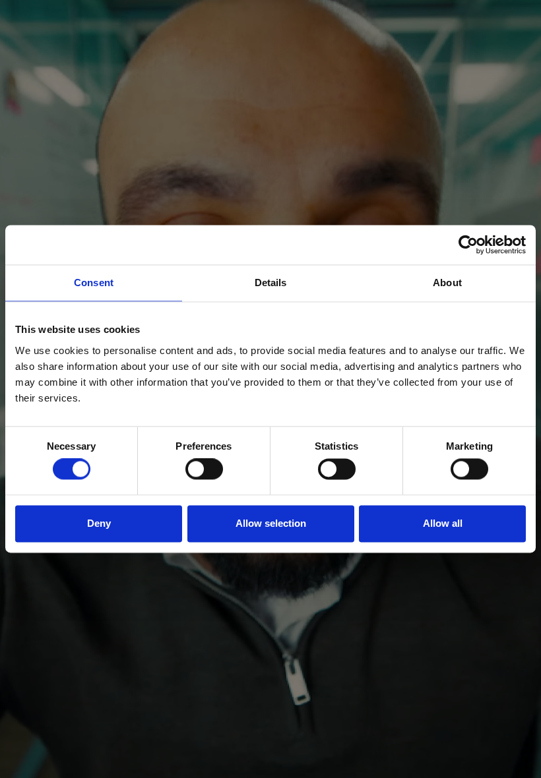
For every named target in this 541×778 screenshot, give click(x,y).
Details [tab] (271, 282)
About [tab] (447, 282)
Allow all (442, 523)
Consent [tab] (93, 282)
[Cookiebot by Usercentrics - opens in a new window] (468, 244)
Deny (99, 523)
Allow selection (271, 523)
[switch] (204, 469)
